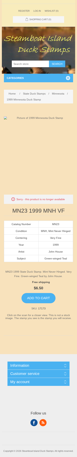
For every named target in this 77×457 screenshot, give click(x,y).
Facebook (34, 422)
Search (57, 63)
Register (24, 11)
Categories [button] (15, 78)
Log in (37, 11)
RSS (43, 422)
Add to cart (38, 298)
